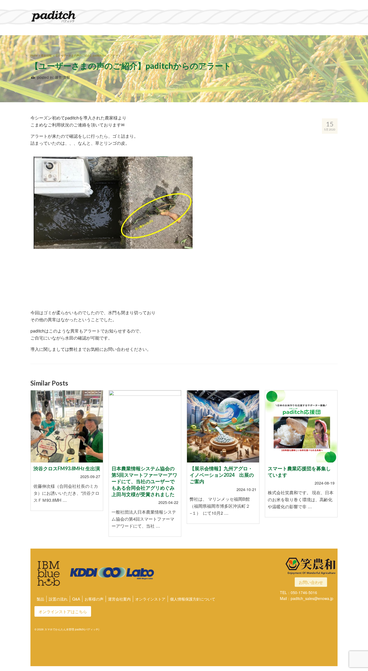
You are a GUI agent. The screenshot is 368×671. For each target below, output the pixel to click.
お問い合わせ (311, 582)
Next (333, 467)
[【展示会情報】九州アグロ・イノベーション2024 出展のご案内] (223, 426)
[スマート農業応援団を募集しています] (301, 426)
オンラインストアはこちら (63, 611)
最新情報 (62, 77)
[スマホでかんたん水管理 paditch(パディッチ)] (78, 16)
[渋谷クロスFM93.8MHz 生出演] (67, 426)
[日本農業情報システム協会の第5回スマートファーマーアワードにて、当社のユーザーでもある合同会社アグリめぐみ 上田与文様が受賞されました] (145, 426)
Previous (35, 467)
